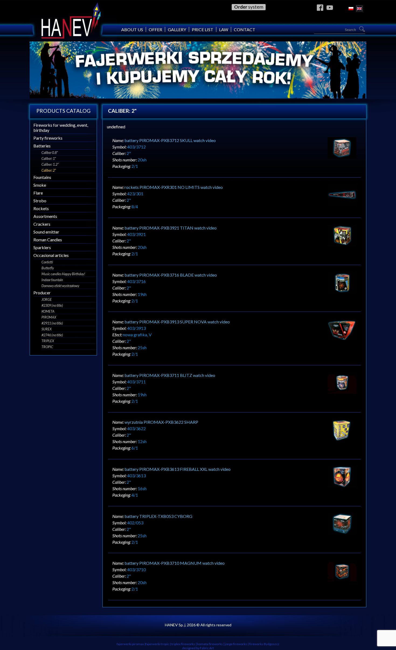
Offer (155, 29)
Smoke (39, 185)
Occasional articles (51, 255)
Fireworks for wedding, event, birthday (60, 127)
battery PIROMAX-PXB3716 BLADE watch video (170, 274)
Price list (202, 29)
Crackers (41, 224)
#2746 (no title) (52, 335)
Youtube (329, 7)
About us (132, 29)
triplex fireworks (183, 644)
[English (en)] (359, 8)
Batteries (42, 145)
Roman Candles (47, 239)
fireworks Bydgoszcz (264, 644)
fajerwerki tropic (157, 644)
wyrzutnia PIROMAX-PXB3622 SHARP (161, 422)
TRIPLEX (47, 341)
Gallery (177, 29)
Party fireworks (47, 137)
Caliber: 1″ (48, 158)
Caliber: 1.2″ (50, 164)
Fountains (42, 177)
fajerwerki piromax (130, 644)
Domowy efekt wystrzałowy (60, 286)
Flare (38, 192)
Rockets (41, 208)
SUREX (46, 329)
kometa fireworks (210, 644)
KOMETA (47, 311)
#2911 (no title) (52, 323)
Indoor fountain (52, 280)
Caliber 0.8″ (49, 152)
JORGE (46, 299)
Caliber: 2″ (48, 170)
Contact (244, 29)
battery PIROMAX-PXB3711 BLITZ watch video (169, 375)
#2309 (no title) (52, 305)
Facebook (320, 7)
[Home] (73, 38)
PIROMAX (48, 317)
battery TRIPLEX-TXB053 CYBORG (158, 516)
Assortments (45, 216)
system (248, 7)
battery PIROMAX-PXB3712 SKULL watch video (170, 140)
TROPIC (47, 347)
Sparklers (42, 247)
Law (223, 29)
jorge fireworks (236, 644)
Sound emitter (46, 231)
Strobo (39, 200)
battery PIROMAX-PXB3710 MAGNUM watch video (174, 563)
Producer (42, 292)
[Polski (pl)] (351, 8)
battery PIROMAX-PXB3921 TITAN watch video (170, 227)
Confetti (47, 262)
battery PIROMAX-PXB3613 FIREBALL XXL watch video (177, 469)
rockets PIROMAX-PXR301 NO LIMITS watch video (173, 187)
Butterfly (47, 268)
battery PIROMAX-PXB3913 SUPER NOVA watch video (177, 321)
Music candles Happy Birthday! (63, 274)
